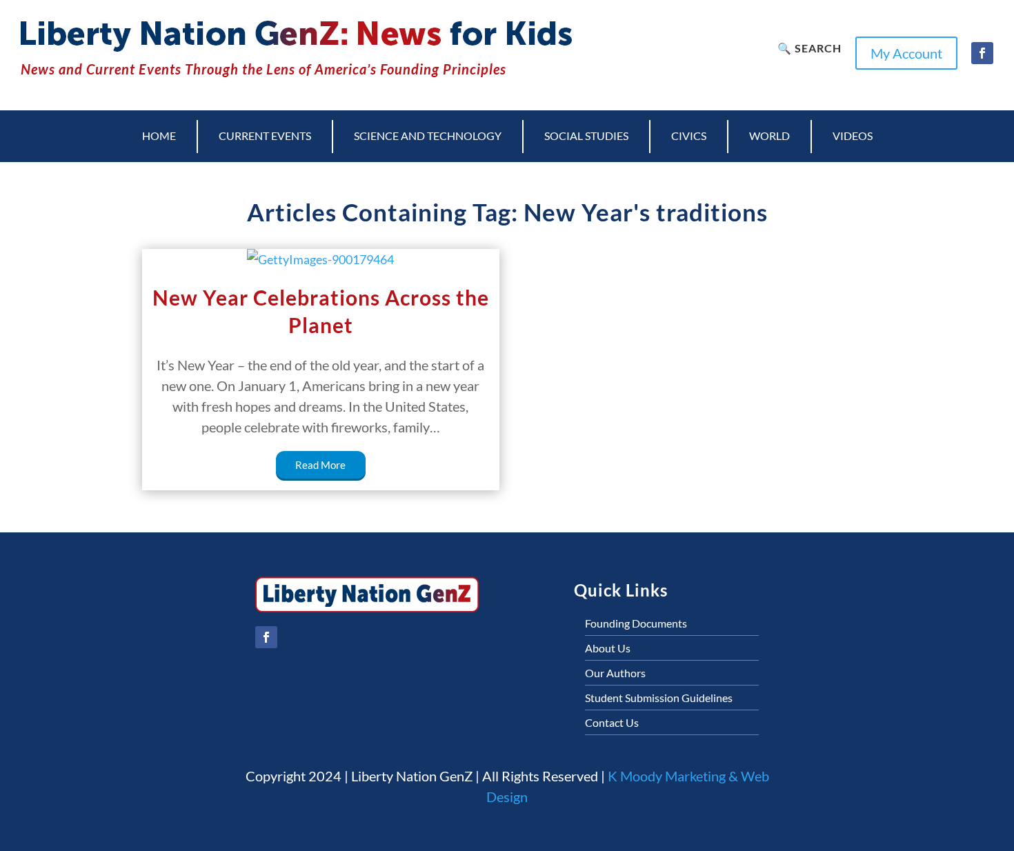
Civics (688, 135)
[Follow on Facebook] (982, 53)
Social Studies (586, 135)
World (769, 135)
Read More (320, 465)
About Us (607, 647)
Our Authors (615, 672)
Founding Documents (636, 623)
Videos (853, 135)
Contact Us (612, 722)
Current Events (265, 135)
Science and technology (427, 135)
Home (159, 135)
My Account (906, 53)
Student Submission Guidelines (659, 697)
